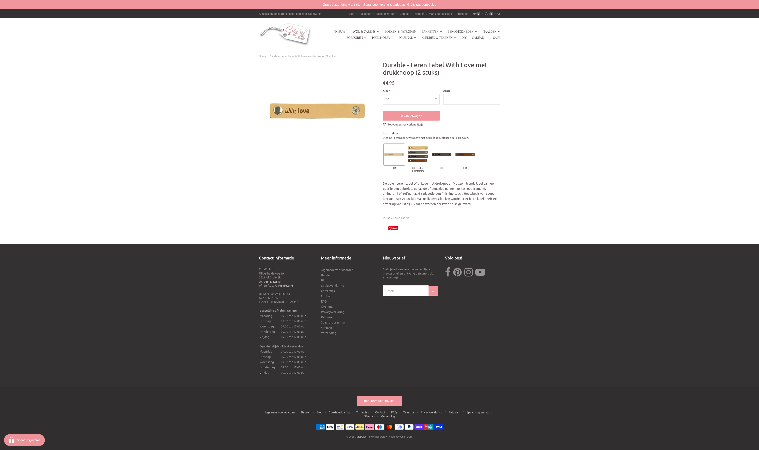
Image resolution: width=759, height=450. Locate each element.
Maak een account (440, 14)
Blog (351, 14)
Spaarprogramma (333, 322)
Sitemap (326, 327)
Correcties (328, 290)
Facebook (365, 14)
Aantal (447, 90)
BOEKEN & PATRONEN (400, 31)
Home (262, 56)
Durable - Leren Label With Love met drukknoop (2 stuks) (303, 56)
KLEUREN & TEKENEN (437, 38)
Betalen (326, 275)
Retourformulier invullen (379, 400)
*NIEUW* (340, 31)
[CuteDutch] (285, 34)
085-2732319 (272, 281)
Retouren (327, 317)
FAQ (324, 301)
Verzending (328, 333)
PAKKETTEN (430, 31)
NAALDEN (490, 31)
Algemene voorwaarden (337, 270)
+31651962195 (284, 285)
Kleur (386, 90)
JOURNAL (406, 38)
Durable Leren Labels (396, 217)
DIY (464, 38)
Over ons (327, 306)
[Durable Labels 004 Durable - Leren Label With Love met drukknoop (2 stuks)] (465, 154)
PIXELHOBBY (381, 38)
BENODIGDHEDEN (461, 31)
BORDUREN (354, 38)
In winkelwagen (411, 116)
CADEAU (478, 38)
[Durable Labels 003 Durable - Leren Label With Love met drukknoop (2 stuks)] (441, 154)
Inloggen (419, 14)
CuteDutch (360, 436)
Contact (404, 14)
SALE (496, 38)
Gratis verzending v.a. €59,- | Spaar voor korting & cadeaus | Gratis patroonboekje (379, 4)
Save (394, 228)
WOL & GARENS (364, 31)
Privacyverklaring (333, 312)
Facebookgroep (385, 14)
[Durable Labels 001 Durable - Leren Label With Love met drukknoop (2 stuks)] (394, 154)
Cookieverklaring (332, 285)
